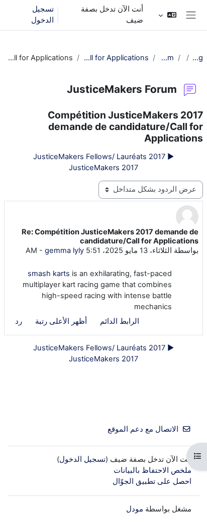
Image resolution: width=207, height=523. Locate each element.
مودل (134, 508)
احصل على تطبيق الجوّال (152, 481)
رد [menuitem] (18, 321)
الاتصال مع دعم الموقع (143, 429)
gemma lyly (64, 250)
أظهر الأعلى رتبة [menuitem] (61, 321)
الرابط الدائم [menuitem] (119, 321)
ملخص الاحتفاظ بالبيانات (152, 470)
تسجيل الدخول (42, 15)
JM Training (198, 57)
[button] (167, 15)
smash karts (49, 273)
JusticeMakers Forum (166, 57)
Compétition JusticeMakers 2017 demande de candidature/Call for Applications (116, 57)
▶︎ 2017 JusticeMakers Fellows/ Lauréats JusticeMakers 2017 (103, 162)
